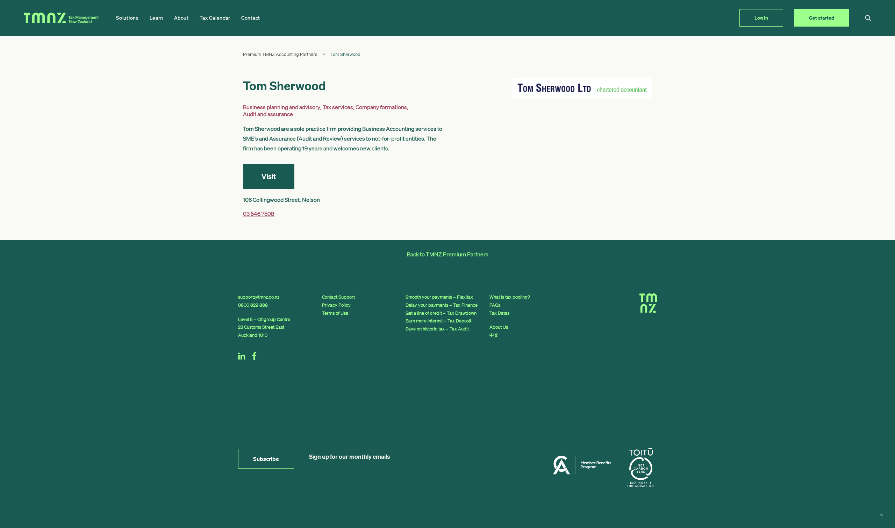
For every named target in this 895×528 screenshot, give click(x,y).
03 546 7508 (258, 213)
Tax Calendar (215, 18)
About (181, 18)
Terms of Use (335, 313)
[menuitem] (127, 18)
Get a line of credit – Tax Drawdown (441, 313)
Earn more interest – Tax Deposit (438, 321)
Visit (269, 176)
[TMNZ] (61, 18)
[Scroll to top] (881, 513)
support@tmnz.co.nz (258, 297)
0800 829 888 (253, 305)
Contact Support (338, 297)
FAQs (494, 305)
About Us (498, 327)
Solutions (127, 18)
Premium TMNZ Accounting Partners (280, 54)
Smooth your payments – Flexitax (439, 297)
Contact (250, 18)
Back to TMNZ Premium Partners (447, 254)
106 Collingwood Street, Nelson (281, 199)
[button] (868, 18)
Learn (157, 18)
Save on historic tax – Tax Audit (437, 329)
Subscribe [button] (266, 458)
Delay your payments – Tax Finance (442, 305)
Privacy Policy (336, 305)
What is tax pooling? (509, 297)
